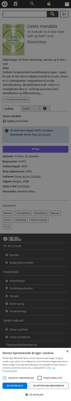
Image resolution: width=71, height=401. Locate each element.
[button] (35, 394)
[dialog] (35, 374)
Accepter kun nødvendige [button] (48, 385)
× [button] (67, 351)
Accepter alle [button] (15, 385)
